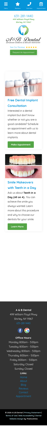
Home (23, 377)
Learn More (17, 226)
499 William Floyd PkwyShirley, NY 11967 (23, 20)
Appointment (23, 396)
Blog (23, 384)
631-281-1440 (23, 16)
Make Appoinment (20, 144)
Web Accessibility (26, 416)
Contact (23, 392)
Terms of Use (11, 416)
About (23, 381)
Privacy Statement (32, 412)
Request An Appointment (23, 52)
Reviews (23, 388)
